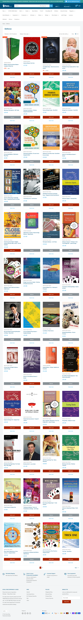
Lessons (71, 15)
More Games (54, 15)
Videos (39, 15)
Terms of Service (49, 598)
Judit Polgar (64, 15)
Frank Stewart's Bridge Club (10, 507)
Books (27, 11)
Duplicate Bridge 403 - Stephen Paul (11, 419)
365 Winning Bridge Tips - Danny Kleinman (49, 460)
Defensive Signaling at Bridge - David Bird (70, 508)
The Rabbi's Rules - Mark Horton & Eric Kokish (51, 67)
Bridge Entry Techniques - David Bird (70, 110)
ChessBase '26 (48, 11)
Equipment (15, 15)
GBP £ (4, 611)
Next (76, 567)
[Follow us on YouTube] (30, 613)
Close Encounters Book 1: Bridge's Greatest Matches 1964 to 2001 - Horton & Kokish (12, 243)
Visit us (10, 19)
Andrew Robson (7, 62)
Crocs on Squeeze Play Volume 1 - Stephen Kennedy (30, 332)
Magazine (72, 11)
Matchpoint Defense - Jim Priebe (50, 241)
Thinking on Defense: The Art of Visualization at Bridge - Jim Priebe (30, 508)
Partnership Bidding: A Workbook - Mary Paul (11, 155)
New (4, 11)
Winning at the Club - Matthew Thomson (68, 464)
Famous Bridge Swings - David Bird (50, 110)
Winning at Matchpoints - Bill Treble (11, 110)
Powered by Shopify (7, 615)
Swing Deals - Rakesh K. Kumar (68, 420)
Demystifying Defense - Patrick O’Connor (68, 333)
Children (56, 11)
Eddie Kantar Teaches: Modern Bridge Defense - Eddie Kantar (31, 233)
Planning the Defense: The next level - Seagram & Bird (31, 154)
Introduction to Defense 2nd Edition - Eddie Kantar (31, 553)
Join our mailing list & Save (73, 1)
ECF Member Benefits (32, 596)
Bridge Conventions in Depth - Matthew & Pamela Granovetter (31, 283)
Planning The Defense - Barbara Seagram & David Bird (30, 111)
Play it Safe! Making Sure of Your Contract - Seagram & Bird (11, 552)
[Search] (51, 5)
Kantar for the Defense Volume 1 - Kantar (69, 155)
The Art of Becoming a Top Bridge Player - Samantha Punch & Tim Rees (12, 198)
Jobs (28, 600)
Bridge (46, 15)
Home (4, 23)
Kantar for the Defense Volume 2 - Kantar (30, 377)
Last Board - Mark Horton (48, 330)
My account (67, 6)
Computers (24, 15)
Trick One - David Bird (66, 551)
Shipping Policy (49, 592)
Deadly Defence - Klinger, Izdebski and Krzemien (51, 368)
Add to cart (12, 73)
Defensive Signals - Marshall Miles (69, 198)
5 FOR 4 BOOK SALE (12, 11)
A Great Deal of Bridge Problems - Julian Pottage (11, 368)
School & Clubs (63, 11)
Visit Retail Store (30, 594)
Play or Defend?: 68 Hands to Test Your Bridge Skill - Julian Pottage (51, 421)
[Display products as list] (77, 33)
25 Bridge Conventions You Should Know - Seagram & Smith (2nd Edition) (51, 194)
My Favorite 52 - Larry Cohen (29, 464)
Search (28, 592)
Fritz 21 (41, 11)
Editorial (4, 19)
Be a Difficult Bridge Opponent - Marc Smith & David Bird (70, 376)
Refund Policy (49, 594)
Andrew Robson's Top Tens (28, 63)
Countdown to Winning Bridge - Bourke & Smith (70, 287)
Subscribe (66, 601)
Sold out (70, 73)
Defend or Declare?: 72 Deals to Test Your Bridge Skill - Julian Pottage (70, 242)
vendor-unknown (27, 230)
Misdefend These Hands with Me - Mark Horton (70, 67)
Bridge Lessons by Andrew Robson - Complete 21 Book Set (11, 65)
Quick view (12, 77)
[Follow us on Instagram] (28, 613)
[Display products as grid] (75, 33)
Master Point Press (47, 65)
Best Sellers (35, 11)
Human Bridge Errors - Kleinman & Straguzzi (50, 288)
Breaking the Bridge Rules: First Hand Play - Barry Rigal (12, 464)
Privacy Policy (49, 596)
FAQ (27, 598)
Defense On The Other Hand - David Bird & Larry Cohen (51, 154)
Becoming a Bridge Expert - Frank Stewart (50, 503)
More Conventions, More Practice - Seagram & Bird (50, 551)
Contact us (16, 19)
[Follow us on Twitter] (25, 613)
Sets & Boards (6, 15)
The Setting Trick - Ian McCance (30, 198)
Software (32, 15)
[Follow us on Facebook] (23, 613)
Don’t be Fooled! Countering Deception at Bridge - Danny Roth (12, 332)
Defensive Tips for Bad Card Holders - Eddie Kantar (12, 288)
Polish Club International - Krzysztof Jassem (31, 419)
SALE (20, 11)
